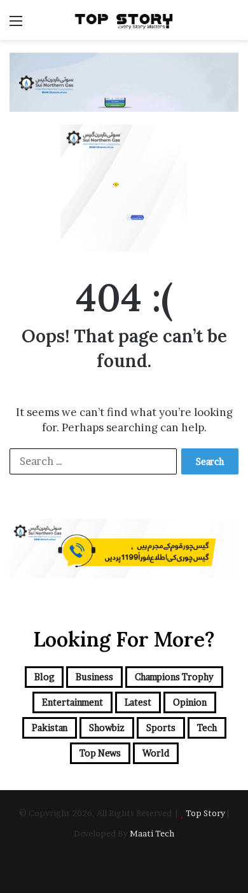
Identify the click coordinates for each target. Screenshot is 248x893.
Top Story (205, 813)
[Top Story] (124, 20)
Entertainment (72, 702)
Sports (161, 727)
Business (94, 676)
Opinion (190, 702)
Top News (100, 753)
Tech (207, 727)
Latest (138, 702)
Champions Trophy (174, 676)
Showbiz (107, 727)
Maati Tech (152, 833)
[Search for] (232, 25)
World (155, 753)
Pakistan (49, 727)
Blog (44, 676)
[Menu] (16, 25)
